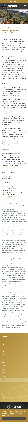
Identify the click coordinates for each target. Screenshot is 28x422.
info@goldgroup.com (11, 196)
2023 (3, 351)
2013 (3, 387)
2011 (3, 394)
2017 (3, 373)
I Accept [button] (14, 418)
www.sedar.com (6, 146)
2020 (3, 362)
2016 (3, 376)
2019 (3, 365)
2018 (3, 369)
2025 (3, 344)
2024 (3, 348)
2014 (3, 383)
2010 (3, 398)
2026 (3, 340)
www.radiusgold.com (8, 167)
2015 (3, 380)
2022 (3, 355)
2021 (3, 358)
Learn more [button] (10, 415)
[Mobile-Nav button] (25, 6)
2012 (3, 390)
